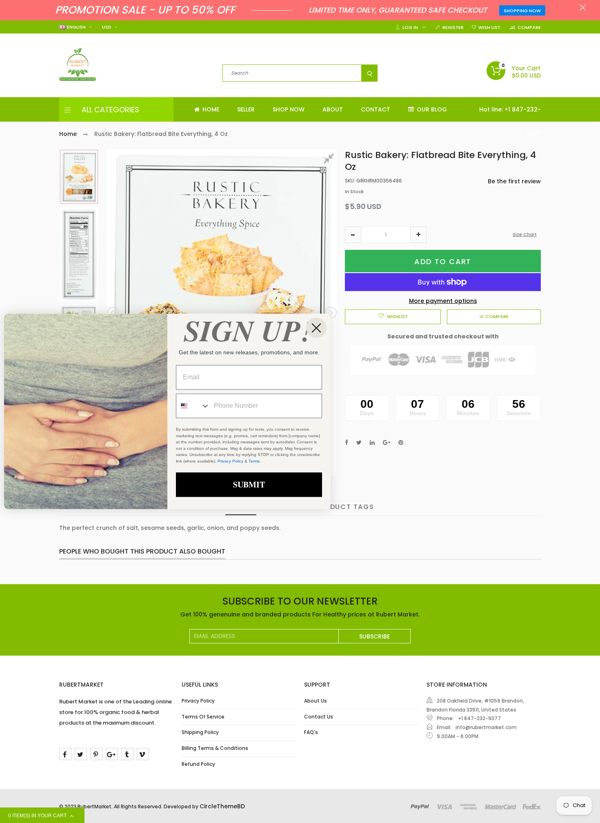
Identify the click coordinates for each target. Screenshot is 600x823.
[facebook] (65, 754)
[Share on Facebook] (346, 442)
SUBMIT (249, 485)
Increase (418, 235)
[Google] (112, 754)
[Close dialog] (316, 328)
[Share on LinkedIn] (372, 442)
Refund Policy (198, 764)
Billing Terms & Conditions (215, 748)
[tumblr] (127, 754)
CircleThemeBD (222, 806)
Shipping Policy (200, 732)
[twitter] (81, 754)
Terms (254, 461)
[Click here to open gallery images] (330, 159)
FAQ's (311, 732)
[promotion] (583, 8)
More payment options (443, 301)
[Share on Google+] (386, 442)
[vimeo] (143, 754)
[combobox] (193, 406)
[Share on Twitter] (359, 442)
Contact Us (318, 716)
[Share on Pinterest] (400, 442)
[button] (353, 235)
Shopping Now (522, 10)
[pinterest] (96, 754)
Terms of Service (203, 716)
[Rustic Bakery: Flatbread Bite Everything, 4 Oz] (79, 176)
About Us (315, 700)
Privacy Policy (198, 700)
